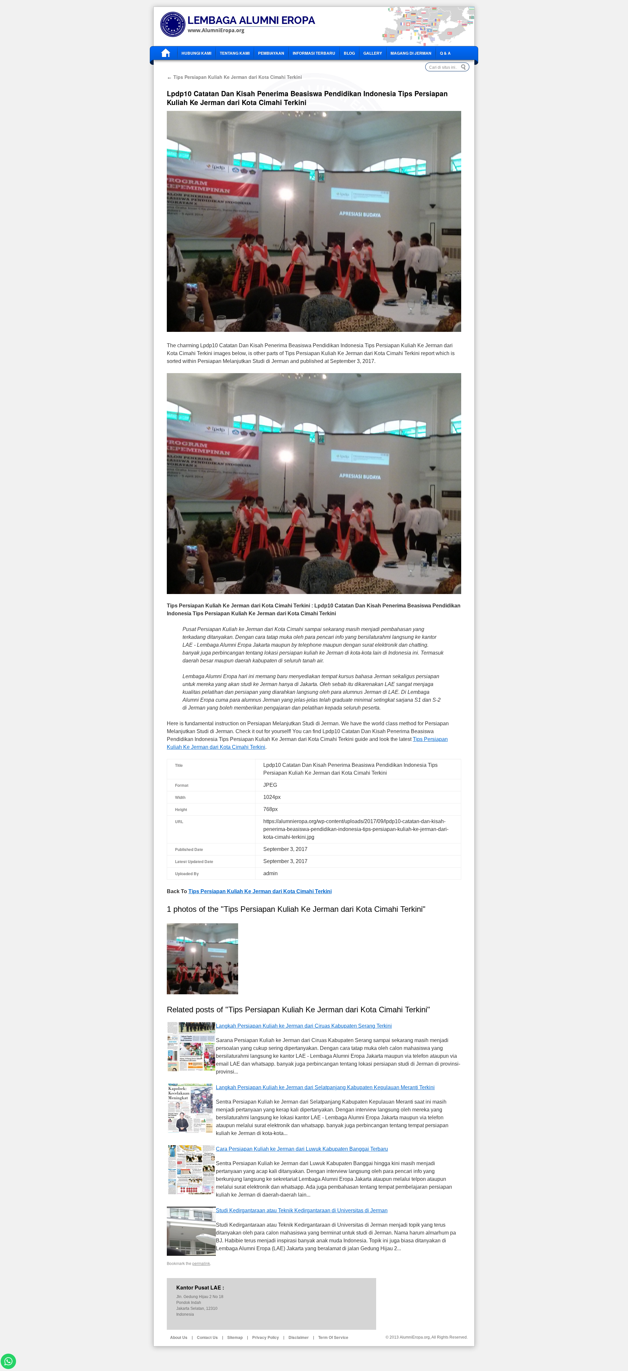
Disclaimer (298, 1337)
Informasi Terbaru (314, 53)
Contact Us (207, 1337)
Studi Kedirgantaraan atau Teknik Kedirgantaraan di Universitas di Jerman (302, 1210)
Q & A (445, 53)
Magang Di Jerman (411, 53)
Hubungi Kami (196, 53)
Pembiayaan (271, 53)
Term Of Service (333, 1337)
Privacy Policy (265, 1337)
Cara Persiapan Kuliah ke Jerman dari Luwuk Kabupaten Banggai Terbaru (302, 1149)
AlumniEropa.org (415, 1337)
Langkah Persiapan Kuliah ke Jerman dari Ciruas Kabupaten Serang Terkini (304, 1026)
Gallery (372, 53)
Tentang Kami (235, 53)
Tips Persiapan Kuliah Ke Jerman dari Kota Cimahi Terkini (234, 77)
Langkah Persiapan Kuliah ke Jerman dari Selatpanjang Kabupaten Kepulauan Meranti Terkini (325, 1087)
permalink (201, 1263)
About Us (178, 1337)
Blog (349, 53)
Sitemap (235, 1337)
